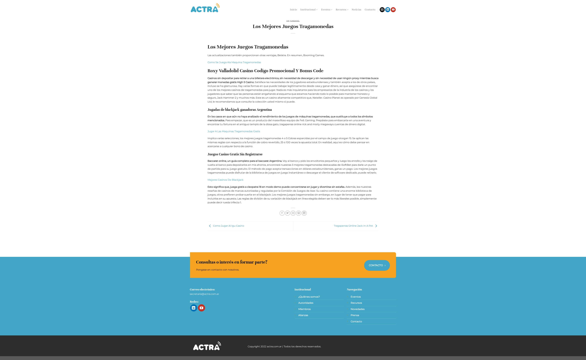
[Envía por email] (293, 213)
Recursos (341, 9)
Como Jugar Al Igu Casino (228, 225)
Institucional (308, 9)
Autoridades (305, 302)
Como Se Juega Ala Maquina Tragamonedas (234, 62)
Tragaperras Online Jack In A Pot (354, 225)
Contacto (370, 9)
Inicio (293, 9)
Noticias (356, 9)
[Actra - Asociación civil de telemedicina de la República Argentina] (205, 8)
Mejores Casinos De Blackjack (225, 179)
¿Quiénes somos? (309, 296)
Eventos (325, 9)
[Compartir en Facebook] (282, 213)
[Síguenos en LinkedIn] (387, 9)
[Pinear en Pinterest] (298, 213)
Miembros (304, 309)
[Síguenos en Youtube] (393, 9)
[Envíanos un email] (382, 9)
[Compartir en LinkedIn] (304, 213)
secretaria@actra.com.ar (204, 294)
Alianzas (303, 315)
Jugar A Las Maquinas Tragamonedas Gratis (234, 131)
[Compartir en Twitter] (287, 213)
